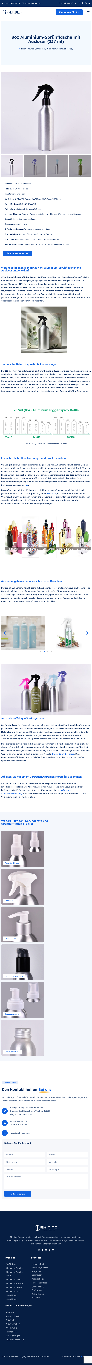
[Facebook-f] (79, 3)
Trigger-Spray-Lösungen (63, 754)
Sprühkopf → (10, 901)
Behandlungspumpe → (14, 976)
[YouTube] (89, 3)
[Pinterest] (82, 3)
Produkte (10, 1257)
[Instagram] (86, 3)
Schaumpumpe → (12, 1014)
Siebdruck (51, 493)
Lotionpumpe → (11, 938)
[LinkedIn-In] (75, 3)
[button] (88, 12)
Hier (26, 485)
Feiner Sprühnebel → (13, 863)
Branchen (36, 1257)
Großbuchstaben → (12, 1052)
